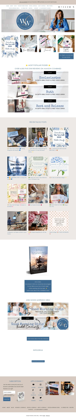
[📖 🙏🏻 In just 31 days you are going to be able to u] (33, 356)
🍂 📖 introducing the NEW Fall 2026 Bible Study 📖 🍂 (57, 149)
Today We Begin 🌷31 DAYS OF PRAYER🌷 (58, 233)
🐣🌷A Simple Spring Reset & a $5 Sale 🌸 (37, 233)
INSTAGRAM (40, 387)
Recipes (72, 407)
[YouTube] (59, 7)
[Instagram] (63, 7)
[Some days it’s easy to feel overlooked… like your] (42, 356)
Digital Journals (33, 5)
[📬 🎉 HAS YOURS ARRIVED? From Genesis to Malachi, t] (15, 356)
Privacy (48, 415)
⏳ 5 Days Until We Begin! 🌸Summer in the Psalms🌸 (16, 205)
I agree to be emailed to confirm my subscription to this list (8, 395)
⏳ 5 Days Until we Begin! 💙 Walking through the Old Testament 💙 (16, 149)
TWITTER (40, 400)
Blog (15, 5)
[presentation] (17, 137)
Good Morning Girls (54, 407)
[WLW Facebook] (61, 7)
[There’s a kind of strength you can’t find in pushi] (24, 356)
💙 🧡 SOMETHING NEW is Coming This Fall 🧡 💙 (17, 178)
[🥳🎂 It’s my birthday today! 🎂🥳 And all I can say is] (5, 356)
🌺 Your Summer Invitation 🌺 (35, 205)
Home (7, 5)
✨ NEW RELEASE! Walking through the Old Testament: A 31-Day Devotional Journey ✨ (37, 150)
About (11, 5)
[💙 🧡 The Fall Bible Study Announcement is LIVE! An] (70, 356)
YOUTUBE (33, 387)
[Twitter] (68, 7)
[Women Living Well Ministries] (38, 20)
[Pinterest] (65, 7)
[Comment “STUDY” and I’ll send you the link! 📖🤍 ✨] (52, 356)
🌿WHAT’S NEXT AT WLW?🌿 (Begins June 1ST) (58, 205)
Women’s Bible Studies (23, 5)
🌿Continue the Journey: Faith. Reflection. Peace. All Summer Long (37, 178)
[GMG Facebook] (70, 7)
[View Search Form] (73, 7)
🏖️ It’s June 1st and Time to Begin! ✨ (57, 177)
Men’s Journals (42, 5)
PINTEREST (33, 400)
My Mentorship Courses (45, 8)
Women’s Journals (20, 407)
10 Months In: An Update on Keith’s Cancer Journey (16, 233)
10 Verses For (24, 8)
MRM (44, 415)
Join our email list (23, 2)
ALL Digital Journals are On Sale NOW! (66, 56)
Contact (36, 8)
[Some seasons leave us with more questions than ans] (61, 356)
